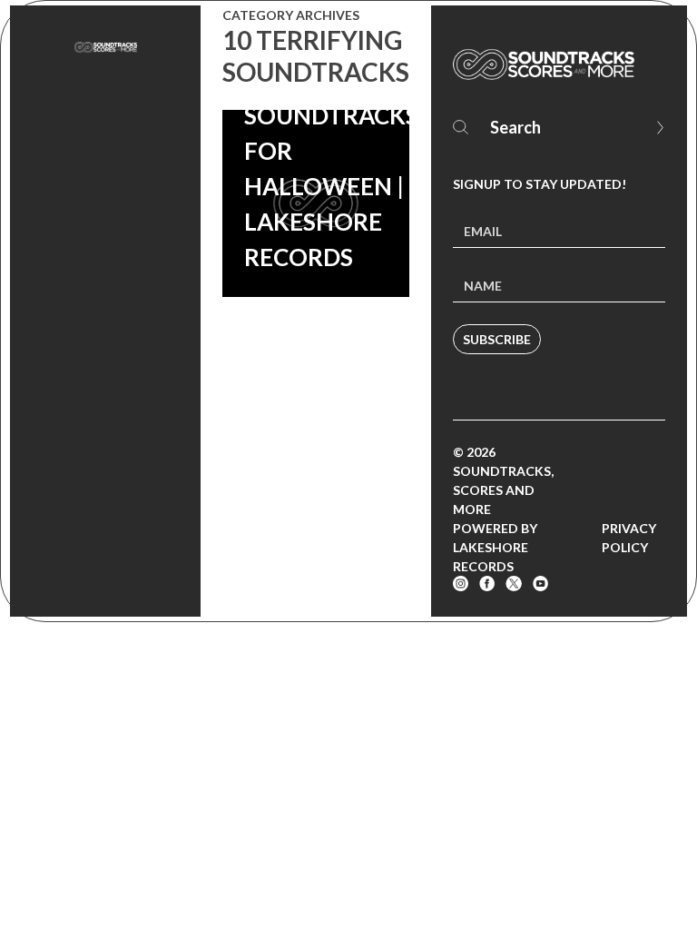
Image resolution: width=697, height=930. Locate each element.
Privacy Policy (629, 537)
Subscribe (497, 339)
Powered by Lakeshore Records (495, 547)
